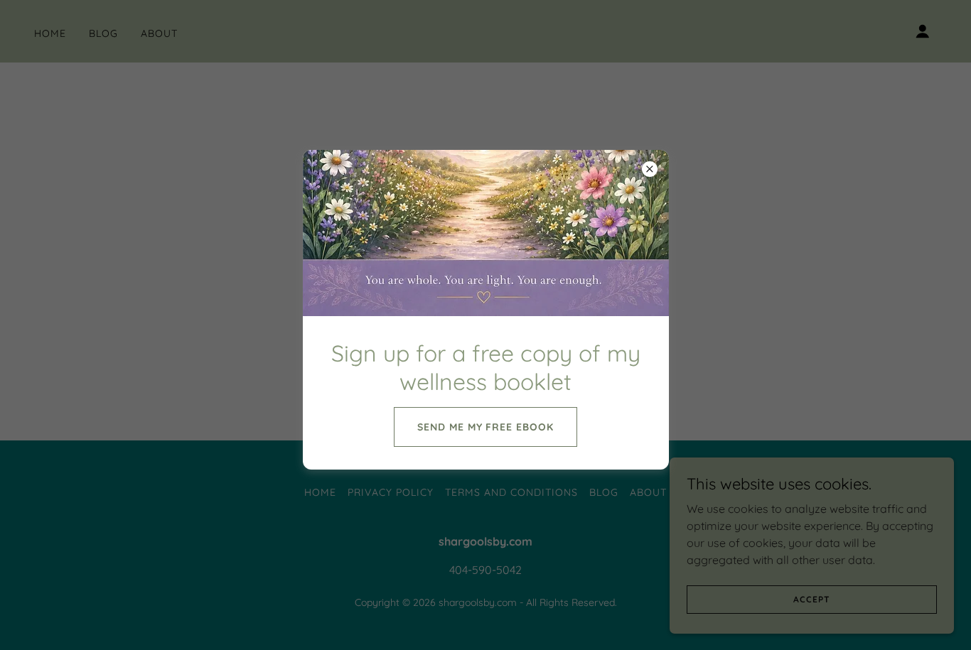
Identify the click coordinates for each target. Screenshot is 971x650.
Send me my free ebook (485, 427)
